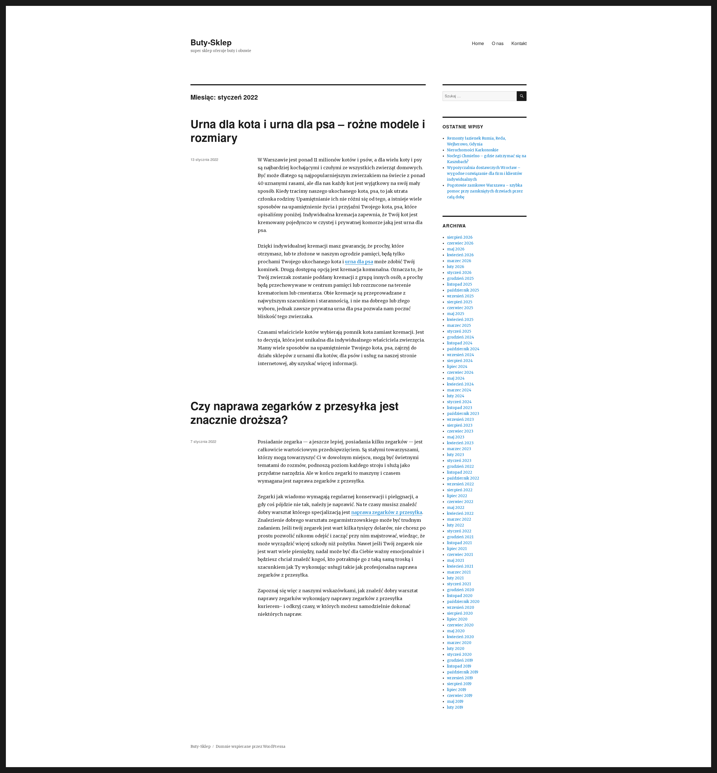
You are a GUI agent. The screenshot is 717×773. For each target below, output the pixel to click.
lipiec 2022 (457, 496)
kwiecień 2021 (460, 566)
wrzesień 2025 (460, 296)
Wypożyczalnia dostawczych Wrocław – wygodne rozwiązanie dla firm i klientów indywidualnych (484, 173)
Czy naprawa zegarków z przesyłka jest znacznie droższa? (294, 412)
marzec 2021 (459, 572)
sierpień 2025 (459, 302)
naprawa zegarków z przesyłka (386, 512)
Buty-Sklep (211, 42)
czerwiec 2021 (460, 554)
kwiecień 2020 (460, 637)
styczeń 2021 (459, 584)
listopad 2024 (459, 343)
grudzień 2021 (460, 537)
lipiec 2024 (457, 366)
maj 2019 (455, 701)
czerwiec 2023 (460, 431)
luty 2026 (455, 266)
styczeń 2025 (459, 331)
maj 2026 (455, 249)
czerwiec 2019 (459, 695)
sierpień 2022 (459, 490)
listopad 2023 (459, 407)
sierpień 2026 (459, 237)
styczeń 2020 (459, 654)
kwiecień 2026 (460, 255)
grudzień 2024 (460, 337)
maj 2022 (455, 507)
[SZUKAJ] (522, 96)
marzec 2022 (459, 519)
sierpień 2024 (460, 360)
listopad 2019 (459, 666)
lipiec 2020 (457, 619)
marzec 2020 (459, 642)
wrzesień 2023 (460, 419)
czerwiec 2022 (460, 501)
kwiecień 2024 (460, 384)
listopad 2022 (459, 472)
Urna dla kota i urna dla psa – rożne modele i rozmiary (307, 130)
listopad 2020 (459, 595)
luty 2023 (455, 454)
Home (478, 43)
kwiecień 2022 (460, 513)
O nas (498, 43)
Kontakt (519, 43)
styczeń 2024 (459, 402)
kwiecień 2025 (460, 319)
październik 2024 (463, 349)
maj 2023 (455, 437)
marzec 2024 (459, 390)
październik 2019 (462, 672)
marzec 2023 (459, 449)
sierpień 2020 (460, 613)
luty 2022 (455, 525)
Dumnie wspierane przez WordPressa (250, 746)
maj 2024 (456, 378)
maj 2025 (455, 313)
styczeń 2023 (459, 460)
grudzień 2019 (460, 660)
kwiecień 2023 (460, 443)
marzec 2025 (459, 325)
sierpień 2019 (459, 684)
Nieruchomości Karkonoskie (473, 150)
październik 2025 (463, 290)
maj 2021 (455, 560)
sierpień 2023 (459, 425)
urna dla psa (359, 261)
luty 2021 (455, 578)
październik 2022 (463, 478)
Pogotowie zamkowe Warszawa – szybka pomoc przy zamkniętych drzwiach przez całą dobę (485, 191)
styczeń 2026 (459, 272)
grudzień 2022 (460, 466)
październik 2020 (463, 601)
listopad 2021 (459, 543)
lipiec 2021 (457, 548)
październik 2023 (463, 413)
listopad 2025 (459, 284)
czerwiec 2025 (460, 308)
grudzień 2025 (460, 278)
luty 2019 (455, 707)
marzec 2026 (459, 261)
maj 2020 (456, 631)
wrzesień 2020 (460, 607)
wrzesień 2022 (460, 484)
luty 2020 (455, 648)
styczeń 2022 (459, 531)
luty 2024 (455, 396)
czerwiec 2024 (460, 372)
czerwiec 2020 (460, 625)
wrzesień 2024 (460, 355)
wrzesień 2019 (460, 678)
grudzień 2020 (460, 590)
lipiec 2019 (456, 689)
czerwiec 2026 (460, 243)
